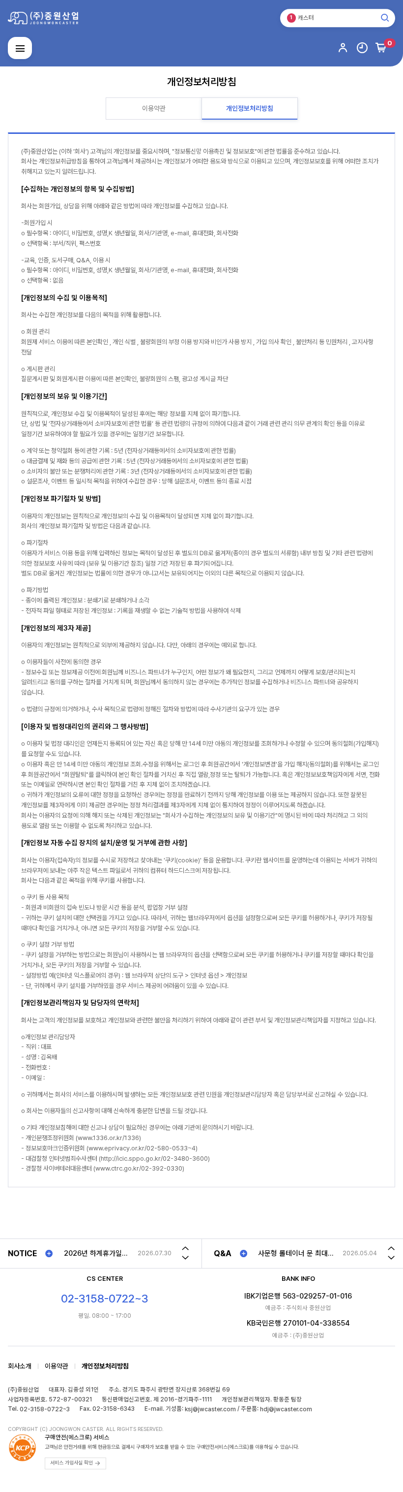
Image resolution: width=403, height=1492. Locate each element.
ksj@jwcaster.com (210, 1409)
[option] (117, 1253)
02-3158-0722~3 (45, 1409)
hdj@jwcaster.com (286, 1409)
